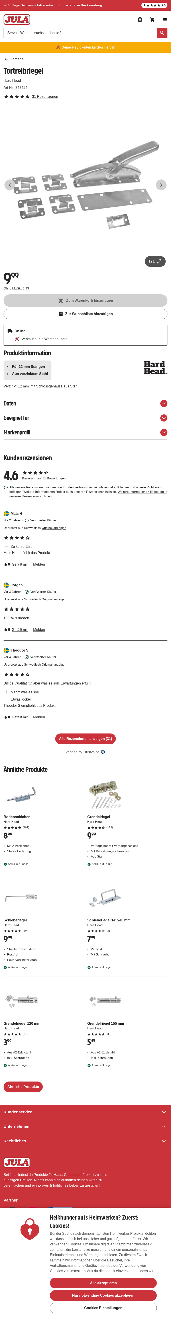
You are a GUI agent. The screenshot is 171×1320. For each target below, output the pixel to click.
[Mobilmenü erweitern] (164, 19)
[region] (85, 1264)
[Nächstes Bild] (161, 184)
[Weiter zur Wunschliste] (139, 19)
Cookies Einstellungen (103, 1308)
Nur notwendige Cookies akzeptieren (103, 1295)
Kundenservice (18, 1112)
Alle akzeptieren (103, 1283)
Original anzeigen (54, 528)
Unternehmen (16, 1126)
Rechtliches (15, 1141)
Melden (39, 564)
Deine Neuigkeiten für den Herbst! (88, 47)
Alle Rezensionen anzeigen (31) (85, 739)
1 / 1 (152, 261)
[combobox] (85, 33)
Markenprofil (17, 432)
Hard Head (12, 80)
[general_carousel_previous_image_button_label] (9, 184)
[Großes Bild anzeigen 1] (85, 185)
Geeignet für (16, 418)
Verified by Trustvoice (82, 752)
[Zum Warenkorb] (152, 19)
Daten (10, 403)
